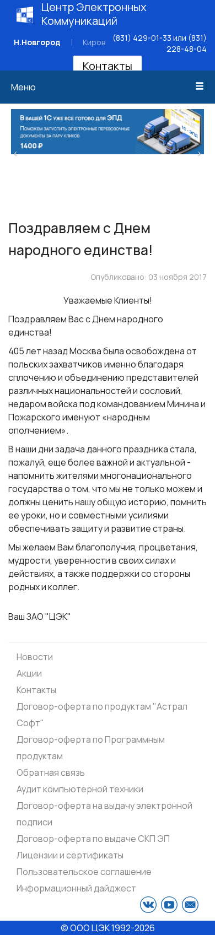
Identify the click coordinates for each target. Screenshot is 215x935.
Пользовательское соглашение (84, 872)
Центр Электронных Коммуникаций (94, 14)
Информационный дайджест (76, 888)
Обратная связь (51, 772)
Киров (94, 42)
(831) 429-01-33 (141, 38)
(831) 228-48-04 (186, 43)
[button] (16, 152)
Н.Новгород (37, 42)
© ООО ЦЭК (85, 928)
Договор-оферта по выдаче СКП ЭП (93, 839)
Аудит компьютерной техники (80, 789)
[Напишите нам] (190, 904)
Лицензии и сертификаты (70, 855)
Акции (29, 673)
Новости (35, 657)
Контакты (107, 65)
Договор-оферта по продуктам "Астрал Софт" (102, 714)
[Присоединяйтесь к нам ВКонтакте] (148, 904)
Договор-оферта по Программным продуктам (91, 747)
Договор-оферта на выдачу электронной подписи (104, 813)
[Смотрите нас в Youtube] (169, 904)
